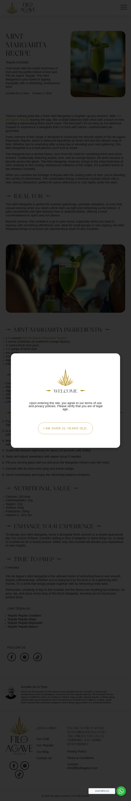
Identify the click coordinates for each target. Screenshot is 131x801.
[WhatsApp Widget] (121, 791)
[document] (65, 400)
